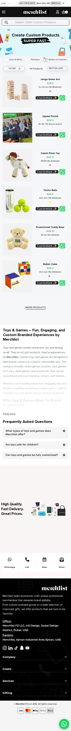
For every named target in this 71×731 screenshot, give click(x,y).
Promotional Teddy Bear (50, 227)
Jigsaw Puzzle (50, 116)
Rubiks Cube (50, 264)
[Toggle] (9, 414)
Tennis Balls (50, 190)
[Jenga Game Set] (17, 91)
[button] (35, 433)
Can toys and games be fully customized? (32, 455)
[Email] (62, 559)
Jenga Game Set (50, 79)
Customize (44, 97)
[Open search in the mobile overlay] (35, 22)
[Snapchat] (22, 648)
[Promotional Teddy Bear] (17, 238)
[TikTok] (16, 648)
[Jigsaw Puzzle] (17, 128)
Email (61, 567)
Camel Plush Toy (50, 153)
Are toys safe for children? (22, 444)
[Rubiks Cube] (17, 275)
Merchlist (20, 704)
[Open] (4, 12)
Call (27, 567)
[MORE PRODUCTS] (36, 308)
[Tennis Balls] (17, 201)
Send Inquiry (62, 98)
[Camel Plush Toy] (17, 164)
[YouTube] (27, 648)
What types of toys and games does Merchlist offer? (28, 432)
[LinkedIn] (10, 648)
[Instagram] (5, 648)
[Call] (27, 559)
